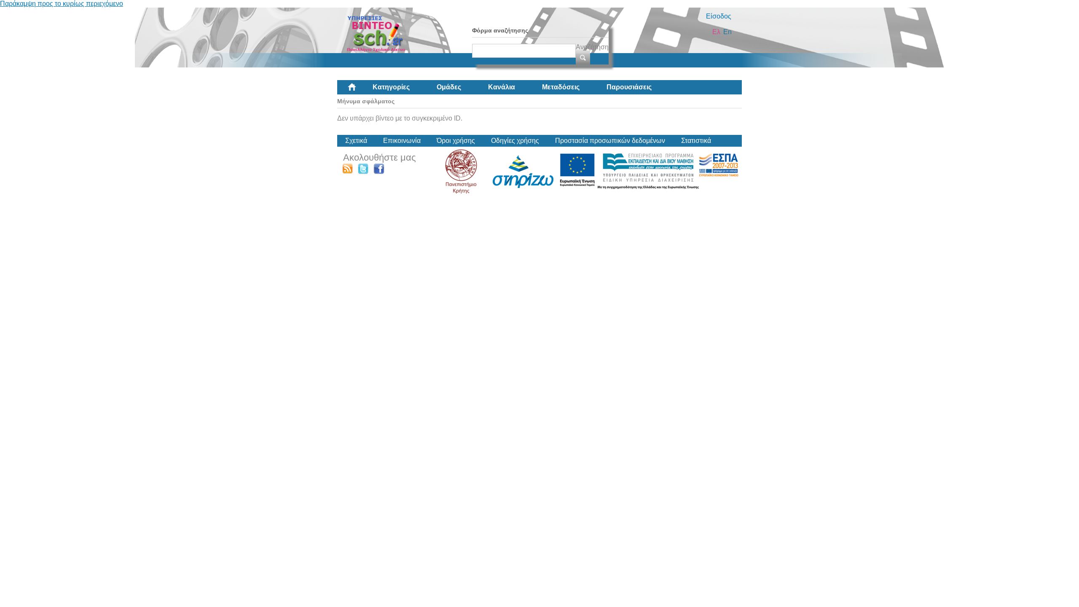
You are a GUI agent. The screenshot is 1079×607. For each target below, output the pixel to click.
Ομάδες (449, 87)
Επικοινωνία (402, 140)
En (727, 31)
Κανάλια (501, 87)
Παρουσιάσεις (629, 87)
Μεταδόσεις (561, 87)
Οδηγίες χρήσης (515, 140)
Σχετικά (356, 140)
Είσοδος (718, 16)
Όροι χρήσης (456, 140)
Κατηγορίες (391, 87)
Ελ (716, 31)
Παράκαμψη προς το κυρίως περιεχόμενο (61, 3)
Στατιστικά (696, 140)
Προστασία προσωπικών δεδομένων (610, 140)
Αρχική (359, 90)
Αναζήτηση (592, 47)
